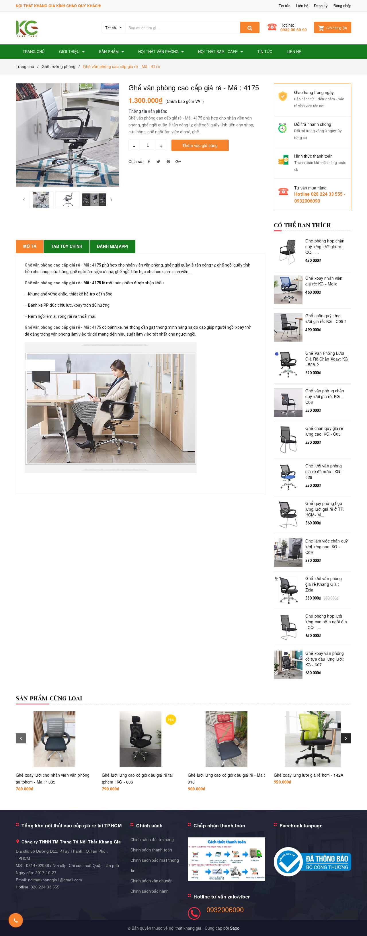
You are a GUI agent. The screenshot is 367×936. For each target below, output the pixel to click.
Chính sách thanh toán (151, 850)
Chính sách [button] (149, 825)
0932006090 (225, 909)
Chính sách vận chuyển (151, 881)
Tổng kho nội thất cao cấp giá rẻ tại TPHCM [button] (72, 825)
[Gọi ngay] (16, 920)
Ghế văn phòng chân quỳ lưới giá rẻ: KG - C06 (324, 396)
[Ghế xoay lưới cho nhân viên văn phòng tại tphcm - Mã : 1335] (54, 739)
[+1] (178, 161)
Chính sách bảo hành (149, 891)
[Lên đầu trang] (357, 921)
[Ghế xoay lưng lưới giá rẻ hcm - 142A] (312, 739)
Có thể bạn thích (302, 225)
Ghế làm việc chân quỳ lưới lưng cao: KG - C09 (326, 546)
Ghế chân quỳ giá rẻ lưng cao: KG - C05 (324, 431)
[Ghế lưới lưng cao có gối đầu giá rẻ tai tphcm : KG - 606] (140, 739)
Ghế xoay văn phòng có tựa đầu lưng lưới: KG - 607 (324, 659)
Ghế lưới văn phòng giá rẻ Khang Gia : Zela (323, 584)
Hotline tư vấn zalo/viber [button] (222, 896)
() (336, 28)
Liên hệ (302, 5)
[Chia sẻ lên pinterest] (168, 161)
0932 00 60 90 (293, 29)
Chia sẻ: (135, 161)
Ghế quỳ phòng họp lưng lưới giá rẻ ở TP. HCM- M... (324, 509)
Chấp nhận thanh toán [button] (219, 825)
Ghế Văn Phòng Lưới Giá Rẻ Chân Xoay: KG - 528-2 (326, 358)
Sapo (234, 928)
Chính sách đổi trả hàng (152, 839)
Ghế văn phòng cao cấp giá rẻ (52, 283)
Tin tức (284, 5)
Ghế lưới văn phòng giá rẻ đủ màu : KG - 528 (324, 471)
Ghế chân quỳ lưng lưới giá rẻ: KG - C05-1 (326, 318)
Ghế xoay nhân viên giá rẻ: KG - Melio (324, 281)
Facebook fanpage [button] (301, 825)
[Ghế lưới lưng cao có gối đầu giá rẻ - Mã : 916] (226, 739)
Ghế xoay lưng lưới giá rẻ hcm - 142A (308, 775)
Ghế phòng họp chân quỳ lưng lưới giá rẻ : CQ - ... (325, 246)
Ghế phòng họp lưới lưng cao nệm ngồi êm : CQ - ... (326, 621)
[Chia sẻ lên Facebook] (149, 161)
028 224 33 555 (45, 887)
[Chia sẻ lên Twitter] (158, 161)
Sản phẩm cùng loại (49, 698)
